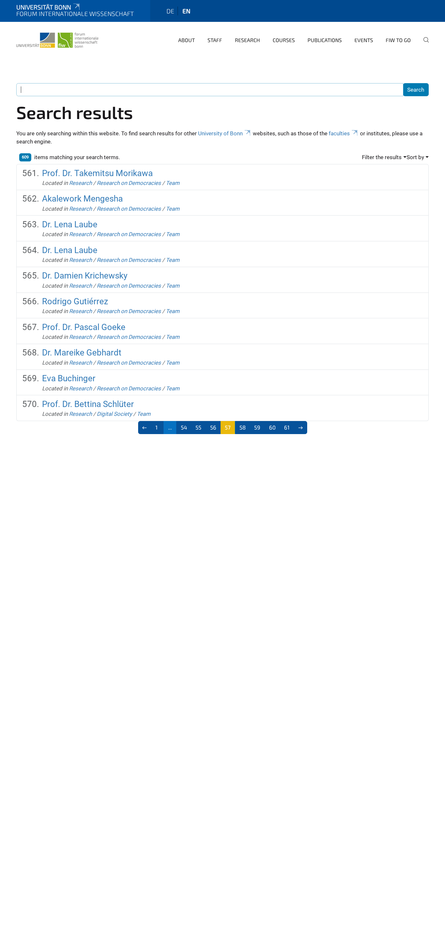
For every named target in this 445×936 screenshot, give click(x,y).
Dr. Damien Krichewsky (84, 275)
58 (242, 427)
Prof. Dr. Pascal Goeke (83, 327)
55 (198, 427)
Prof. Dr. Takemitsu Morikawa (97, 173)
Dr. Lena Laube (69, 224)
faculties (339, 133)
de (170, 11)
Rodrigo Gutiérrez (75, 301)
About (186, 40)
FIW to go (398, 40)
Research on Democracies (129, 183)
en (186, 11)
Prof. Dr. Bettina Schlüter (88, 404)
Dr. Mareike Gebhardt (82, 352)
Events (363, 40)
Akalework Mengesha (82, 199)
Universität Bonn (43, 7)
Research (247, 40)
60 (272, 427)
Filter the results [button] (382, 157)
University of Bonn (220, 133)
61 (287, 427)
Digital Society (114, 414)
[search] (423, 44)
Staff (215, 40)
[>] (300, 427)
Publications (325, 40)
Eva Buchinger (68, 378)
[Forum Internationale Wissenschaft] (57, 39)
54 (184, 427)
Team (172, 183)
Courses (284, 40)
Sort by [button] (415, 157)
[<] (144, 427)
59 (257, 427)
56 (213, 427)
